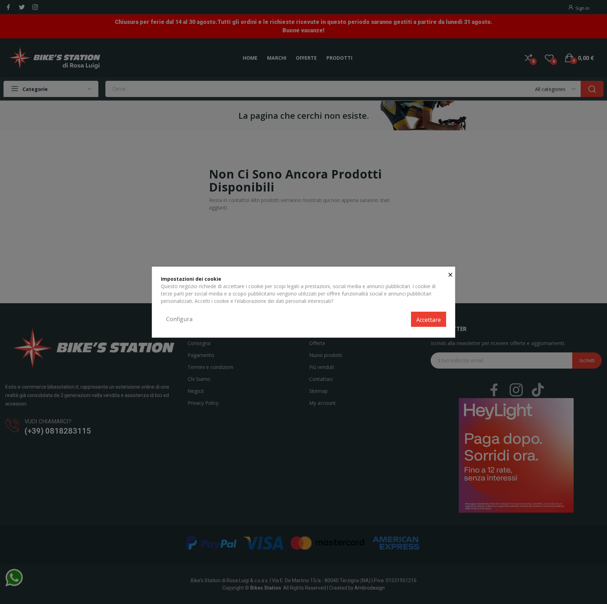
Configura (179, 319)
